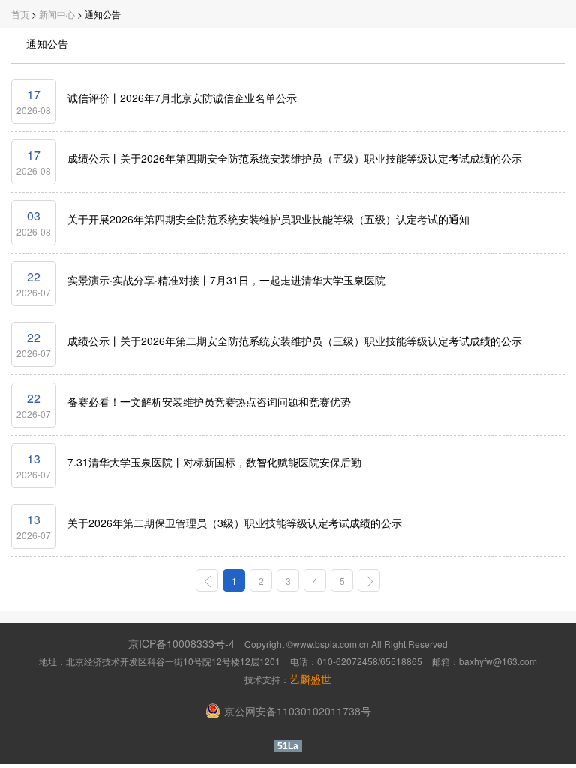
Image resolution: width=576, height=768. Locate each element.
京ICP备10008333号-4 (181, 643)
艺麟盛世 (311, 678)
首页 (20, 14)
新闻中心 (57, 14)
